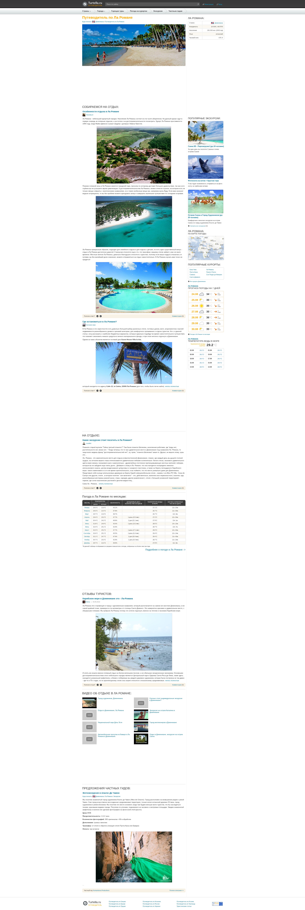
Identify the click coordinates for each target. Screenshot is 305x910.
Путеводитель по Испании (152, 901)
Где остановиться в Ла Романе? (100, 321)
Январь (86, 507)
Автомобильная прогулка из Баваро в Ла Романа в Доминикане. (114, 735)
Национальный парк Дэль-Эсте (110, 722)
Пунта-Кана (194, 272)
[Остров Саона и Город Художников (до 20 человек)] (205, 213)
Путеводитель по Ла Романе (114, 21)
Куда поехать (86, 21)
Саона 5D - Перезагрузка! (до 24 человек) (206, 146)
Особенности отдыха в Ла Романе (101, 111)
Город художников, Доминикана (110, 698)
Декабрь (87, 543)
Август (87, 530)
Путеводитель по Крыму (117, 904)
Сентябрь (87, 533)
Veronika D (89, 115)
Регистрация (209, 4)
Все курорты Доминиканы (198, 281)
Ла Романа (108, 796)
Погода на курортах (138, 11)
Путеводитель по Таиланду (186, 904)
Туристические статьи (184, 906)
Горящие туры (117, 11)
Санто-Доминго (195, 277)
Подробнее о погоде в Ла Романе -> (165, 549)
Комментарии (177, 316)
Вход (220, 4)
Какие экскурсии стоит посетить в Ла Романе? (107, 440)
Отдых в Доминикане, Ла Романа (111, 710)
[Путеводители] (92, 6)
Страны (85, 11)
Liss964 (88, 443)
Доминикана (100, 21)
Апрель (86, 517)
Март (87, 514)
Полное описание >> (177, 890)
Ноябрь (87, 540)
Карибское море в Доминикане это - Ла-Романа (108, 598)
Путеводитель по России (151, 904)
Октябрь (87, 536)
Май (87, 520)
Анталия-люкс (91, 325)
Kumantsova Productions (101, 890)
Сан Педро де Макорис (214, 274)
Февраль (87, 511)
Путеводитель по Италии (185, 901)
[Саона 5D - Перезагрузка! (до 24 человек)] (205, 144)
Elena (88, 602)
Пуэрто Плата (211, 272)
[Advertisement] (134, 85)
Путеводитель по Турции (117, 906)
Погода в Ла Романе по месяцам (200, 334)
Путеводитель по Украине (151, 906)
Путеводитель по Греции (117, 901)
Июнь (87, 524)
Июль (87, 527)
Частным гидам (175, 11)
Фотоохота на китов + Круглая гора (203, 181)
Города (100, 11)
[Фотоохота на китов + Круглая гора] (205, 178)
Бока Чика (193, 269)
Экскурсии (158, 11)
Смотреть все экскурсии (197, 226)
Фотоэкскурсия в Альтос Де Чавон (101, 793)
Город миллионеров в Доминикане (163, 722)
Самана (192, 274)
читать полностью (172, 386)
